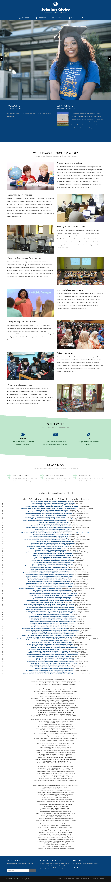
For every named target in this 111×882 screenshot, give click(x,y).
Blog (85, 18)
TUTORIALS (79, 879)
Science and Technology (21, 475)
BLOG (89, 879)
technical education (67, 585)
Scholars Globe (16, 879)
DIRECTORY (71, 879)
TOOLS (85, 879)
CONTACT (95, 879)
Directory (41, 18)
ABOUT (65, 879)
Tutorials (58, 18)
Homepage (25, 18)
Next (109, 58)
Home (59, 879)
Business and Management (55, 475)
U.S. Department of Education (85, 532)
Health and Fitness (85, 475)
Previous (1, 58)
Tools (72, 18)
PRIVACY (102, 879)
